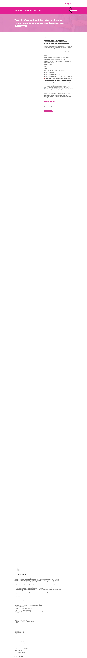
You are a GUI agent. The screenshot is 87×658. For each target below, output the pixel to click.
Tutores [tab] (18, 569)
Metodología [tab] (19, 570)
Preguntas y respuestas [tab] (21, 574)
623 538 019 (68, 4)
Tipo (44, 106)
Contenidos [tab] (19, 568)
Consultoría (27, 10)
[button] (70, 8)
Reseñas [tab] (18, 573)
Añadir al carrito (48, 111)
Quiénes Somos (20, 10)
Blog (31, 10)
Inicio (16, 10)
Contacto (35, 10)
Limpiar (59, 106)
